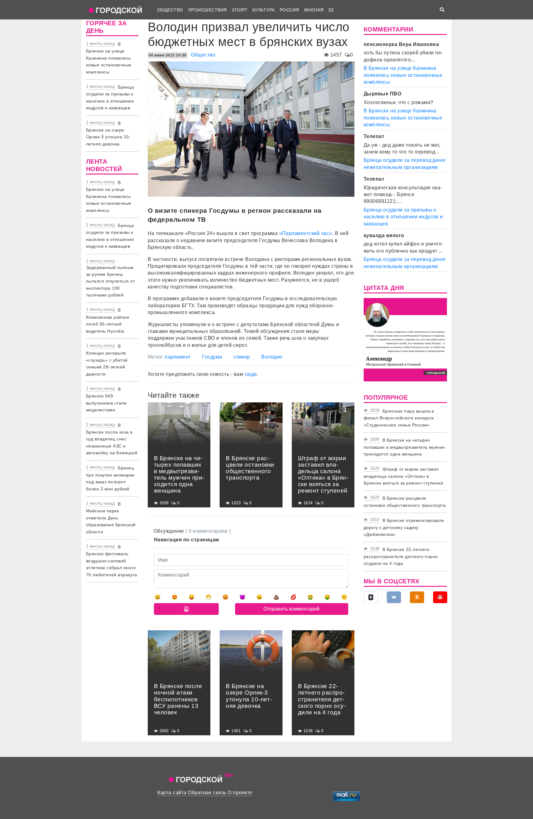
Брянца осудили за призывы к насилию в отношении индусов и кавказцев (403, 216)
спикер (241, 356)
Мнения (314, 9)
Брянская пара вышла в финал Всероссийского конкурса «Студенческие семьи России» (399, 418)
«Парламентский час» (305, 233)
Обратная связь (207, 792)
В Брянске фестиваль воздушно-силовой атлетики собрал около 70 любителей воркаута (111, 560)
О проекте (240, 792)
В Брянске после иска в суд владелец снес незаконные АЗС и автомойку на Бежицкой (111, 439)
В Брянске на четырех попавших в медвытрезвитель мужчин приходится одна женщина (404, 447)
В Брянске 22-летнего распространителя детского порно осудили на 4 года (401, 556)
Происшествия (207, 9)
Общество (170, 9)
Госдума (212, 356)
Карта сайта (171, 792)
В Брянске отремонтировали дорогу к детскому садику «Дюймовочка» (404, 527)
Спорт (239, 9)
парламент (178, 356)
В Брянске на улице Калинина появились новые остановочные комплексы (108, 58)
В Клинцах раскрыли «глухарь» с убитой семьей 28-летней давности (107, 360)
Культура (263, 9)
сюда (251, 374)
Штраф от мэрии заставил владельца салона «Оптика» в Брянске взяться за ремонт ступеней (403, 476)
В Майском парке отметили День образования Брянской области (111, 518)
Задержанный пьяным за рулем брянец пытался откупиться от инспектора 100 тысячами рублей (110, 281)
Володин (271, 356)
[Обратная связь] (331, 9)
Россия (289, 9)
